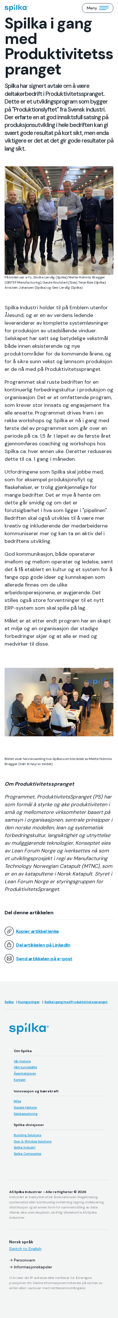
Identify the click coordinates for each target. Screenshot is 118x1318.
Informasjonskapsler (33, 1267)
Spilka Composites (27, 1154)
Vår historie (22, 1061)
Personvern (24, 1260)
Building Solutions (27, 1135)
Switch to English (25, 1248)
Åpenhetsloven (25, 1074)
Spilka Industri (25, 1147)
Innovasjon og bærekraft (36, 1091)
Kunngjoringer (29, 1002)
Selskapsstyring (26, 1114)
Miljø (17, 1101)
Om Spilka (23, 1051)
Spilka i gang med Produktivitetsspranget (76, 1002)
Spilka (9, 1002)
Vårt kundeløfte (25, 1067)
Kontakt (19, 1080)
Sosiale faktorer (25, 1107)
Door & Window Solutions (33, 1141)
